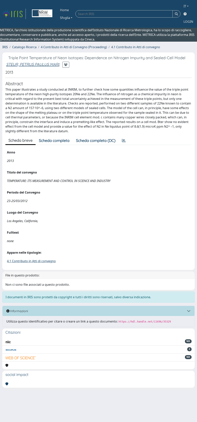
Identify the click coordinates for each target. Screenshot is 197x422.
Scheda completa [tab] (54, 140)
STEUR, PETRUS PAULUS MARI (32, 64)
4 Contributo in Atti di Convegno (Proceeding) (74, 47)
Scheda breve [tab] (20, 140)
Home (64, 10)
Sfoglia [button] (65, 18)
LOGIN (188, 21)
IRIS (5, 47)
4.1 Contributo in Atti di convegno (135, 47)
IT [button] (185, 6)
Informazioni (18, 311)
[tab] (124, 140)
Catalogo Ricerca (24, 47)
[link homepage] (14, 14)
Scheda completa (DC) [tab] (95, 140)
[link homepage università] (42, 14)
